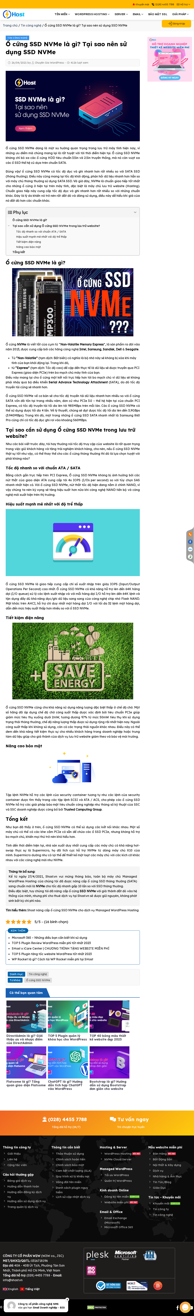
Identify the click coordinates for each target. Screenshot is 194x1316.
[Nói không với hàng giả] (157, 1285)
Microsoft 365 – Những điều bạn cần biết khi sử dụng (49, 938)
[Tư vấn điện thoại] (190, 534)
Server (120, 14)
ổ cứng (82, 891)
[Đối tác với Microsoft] (126, 1255)
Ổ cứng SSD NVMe (38, 980)
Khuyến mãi (142, 4)
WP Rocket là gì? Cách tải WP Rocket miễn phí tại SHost (52, 959)
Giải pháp (179, 14)
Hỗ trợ (184, 4)
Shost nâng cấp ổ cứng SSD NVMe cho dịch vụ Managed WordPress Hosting (83, 910)
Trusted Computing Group (83, 809)
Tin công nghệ (17, 38)
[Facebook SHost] (190, 541)
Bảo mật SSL (157, 14)
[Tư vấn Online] (190, 556)
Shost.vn (83, 896)
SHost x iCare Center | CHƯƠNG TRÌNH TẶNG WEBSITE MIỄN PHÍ (60, 948)
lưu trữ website (113, 186)
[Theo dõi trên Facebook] (177, 1308)
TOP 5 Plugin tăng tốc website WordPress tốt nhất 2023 (52, 954)
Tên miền (61, 14)
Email (137, 14)
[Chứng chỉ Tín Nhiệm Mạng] (137, 1285)
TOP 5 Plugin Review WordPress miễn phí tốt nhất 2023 (51, 943)
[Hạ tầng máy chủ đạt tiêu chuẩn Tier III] (150, 1255)
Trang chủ (10, 25)
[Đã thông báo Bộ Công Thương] (108, 1285)
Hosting (132, 186)
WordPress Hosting (91, 14)
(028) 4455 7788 (164, 4)
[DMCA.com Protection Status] (97, 1307)
